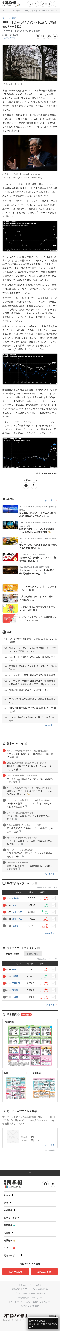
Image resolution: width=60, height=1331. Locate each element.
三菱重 (15, 997)
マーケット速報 (30, 10)
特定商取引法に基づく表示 (30, 1297)
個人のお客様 (15, 1271)
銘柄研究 (8, 1210)
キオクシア (17, 912)
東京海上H (16, 990)
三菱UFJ (16, 983)
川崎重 (15, 976)
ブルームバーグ (9, 37)
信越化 (15, 925)
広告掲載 (16, 1289)
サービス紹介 (35, 1285)
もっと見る (49, 500)
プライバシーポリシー (24, 1293)
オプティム (17, 918)
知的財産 (41, 1293)
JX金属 (15, 898)
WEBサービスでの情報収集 (35, 1289)
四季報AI (8, 1240)
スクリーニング (11, 1217)
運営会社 (23, 1285)
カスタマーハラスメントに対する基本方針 (30, 1301)
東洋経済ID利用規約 (30, 1305)
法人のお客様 (44, 1271)
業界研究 (8, 1225)
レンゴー (16, 905)
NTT (14, 969)
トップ (5, 10)
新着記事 (16, 10)
